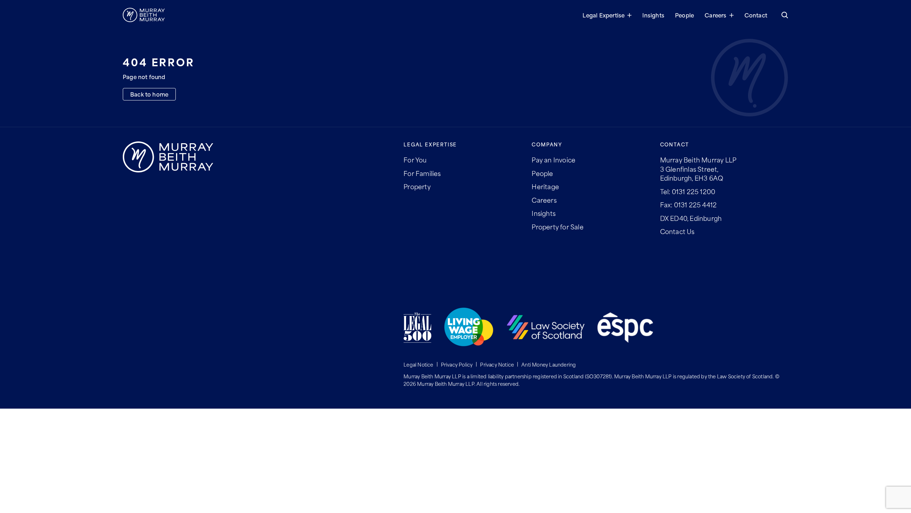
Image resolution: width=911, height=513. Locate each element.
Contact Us (677, 231)
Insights (653, 14)
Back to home (149, 93)
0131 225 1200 (694, 191)
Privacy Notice (497, 364)
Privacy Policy (457, 364)
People (684, 14)
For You (415, 160)
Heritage (545, 186)
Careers (715, 14)
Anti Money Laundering (548, 364)
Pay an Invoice (553, 160)
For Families (422, 173)
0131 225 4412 (695, 204)
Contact (755, 14)
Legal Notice (418, 364)
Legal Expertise (604, 14)
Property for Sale (557, 227)
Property (417, 186)
